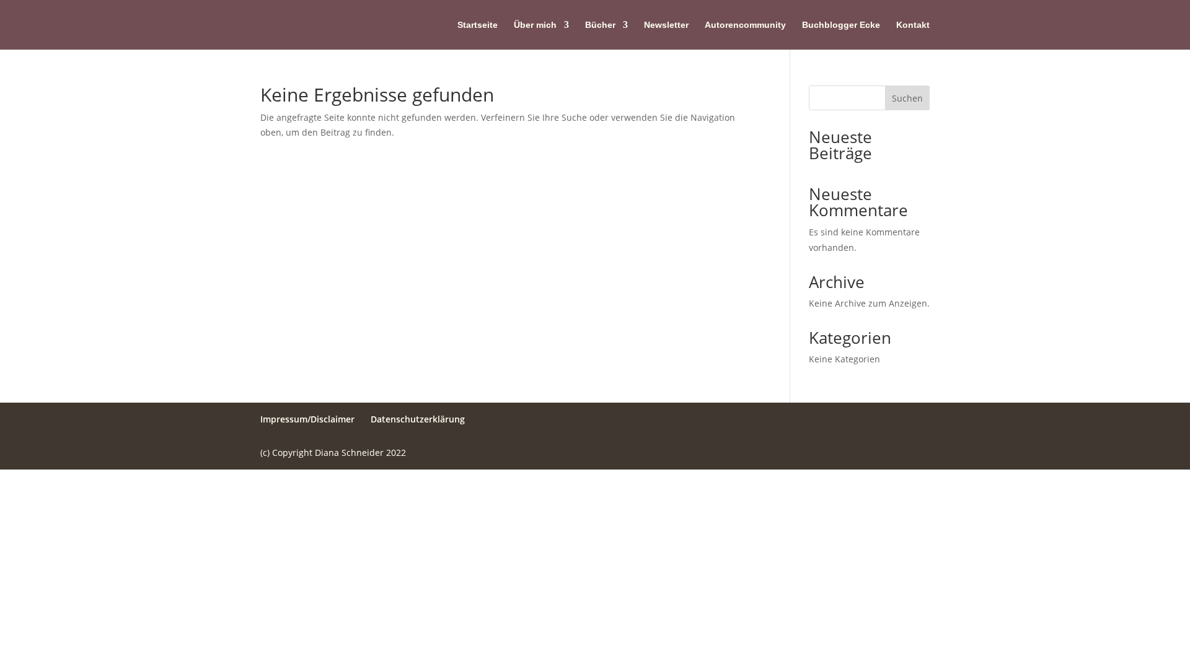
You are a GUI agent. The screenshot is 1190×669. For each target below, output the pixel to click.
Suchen (907, 98)
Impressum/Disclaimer (307, 419)
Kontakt (913, 25)
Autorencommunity (745, 25)
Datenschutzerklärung (418, 419)
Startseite (477, 25)
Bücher (600, 25)
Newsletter (666, 25)
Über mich (535, 25)
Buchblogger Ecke (841, 25)
